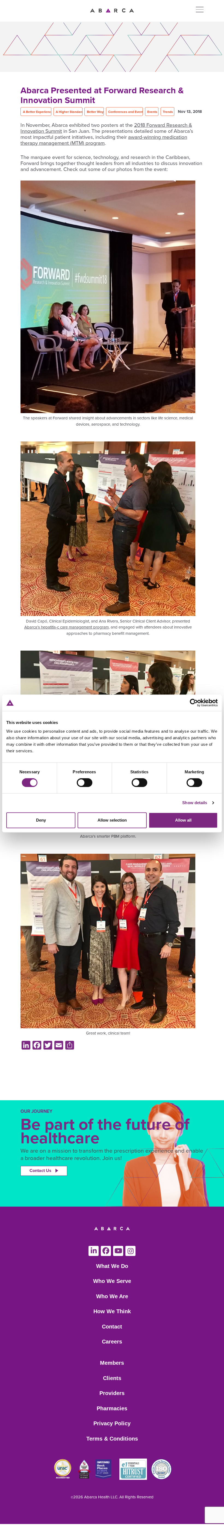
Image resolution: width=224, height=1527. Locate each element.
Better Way (95, 112)
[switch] (84, 782)
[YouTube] (118, 1251)
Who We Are (112, 1296)
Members (112, 1363)
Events (152, 112)
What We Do (112, 1266)
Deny (41, 820)
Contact (112, 1327)
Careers (112, 1342)
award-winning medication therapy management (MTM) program (103, 140)
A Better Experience (38, 112)
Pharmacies (112, 1408)
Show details (194, 802)
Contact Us (40, 1170)
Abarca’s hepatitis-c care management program (66, 627)
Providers (112, 1393)
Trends (168, 112)
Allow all (183, 820)
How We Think (112, 1311)
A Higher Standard (69, 112)
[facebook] (106, 1251)
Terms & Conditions (112, 1439)
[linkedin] (94, 1251)
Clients (112, 1378)
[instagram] (130, 1251)
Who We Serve (112, 1281)
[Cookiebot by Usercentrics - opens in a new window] (194, 703)
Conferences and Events (126, 112)
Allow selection (112, 820)
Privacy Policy (112, 1423)
